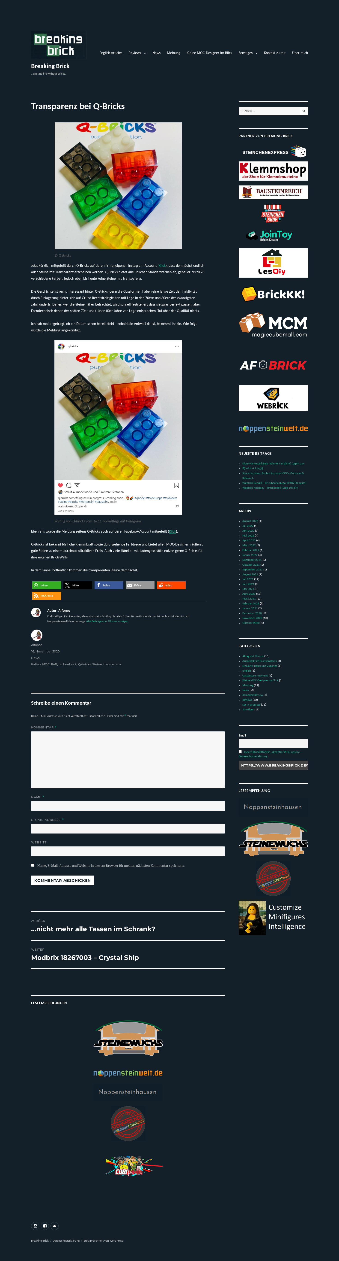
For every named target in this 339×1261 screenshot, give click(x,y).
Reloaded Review (252, 695)
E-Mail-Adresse (47, 820)
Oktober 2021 (251, 564)
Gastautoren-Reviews (255, 675)
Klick (162, 266)
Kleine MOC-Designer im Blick (209, 53)
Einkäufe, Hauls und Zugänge (259, 665)
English (246, 670)
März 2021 (249, 598)
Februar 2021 (250, 603)
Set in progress (251, 704)
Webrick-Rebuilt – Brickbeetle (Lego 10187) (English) (274, 483)
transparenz (112, 664)
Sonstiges (246, 53)
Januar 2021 (250, 608)
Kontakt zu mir (275, 53)
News (156, 53)
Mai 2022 (248, 535)
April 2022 (249, 540)
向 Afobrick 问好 (252, 468)
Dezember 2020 (252, 613)
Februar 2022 (250, 550)
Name (38, 797)
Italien (36, 664)
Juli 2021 (247, 579)
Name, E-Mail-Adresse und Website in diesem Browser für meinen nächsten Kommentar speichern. (110, 866)
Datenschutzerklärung (66, 1240)
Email (242, 735)
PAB (54, 664)
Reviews (135, 53)
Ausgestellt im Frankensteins (259, 661)
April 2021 (249, 593)
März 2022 (249, 545)
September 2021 (252, 569)
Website (39, 842)
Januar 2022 (250, 555)
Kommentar (44, 727)
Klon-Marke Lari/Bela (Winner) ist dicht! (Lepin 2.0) (273, 463)
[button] (46, 585)
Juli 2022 (247, 525)
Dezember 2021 (252, 559)
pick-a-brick (68, 664)
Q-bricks (84, 664)
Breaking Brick (50, 66)
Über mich (300, 53)
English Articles (110, 53)
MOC (46, 664)
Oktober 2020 (251, 622)
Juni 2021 (248, 584)
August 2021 (250, 574)
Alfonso (36, 645)
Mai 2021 (248, 589)
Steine (97, 664)
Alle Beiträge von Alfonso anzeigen (107, 621)
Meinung (173, 53)
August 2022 (250, 521)
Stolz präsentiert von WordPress (103, 1240)
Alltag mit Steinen (253, 656)
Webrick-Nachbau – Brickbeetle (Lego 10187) (270, 487)
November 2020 (252, 618)
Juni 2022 (248, 530)
